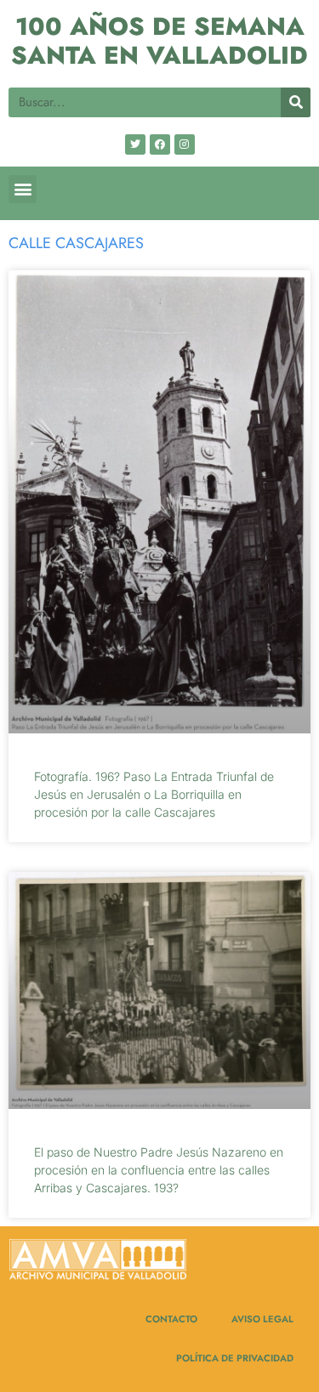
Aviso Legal (262, 1319)
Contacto (171, 1319)
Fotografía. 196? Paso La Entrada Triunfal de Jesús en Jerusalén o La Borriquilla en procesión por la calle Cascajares (154, 794)
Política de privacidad (234, 1358)
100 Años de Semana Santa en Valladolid (159, 41)
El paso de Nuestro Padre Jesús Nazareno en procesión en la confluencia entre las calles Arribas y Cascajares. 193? (158, 1170)
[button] (23, 189)
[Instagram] (184, 144)
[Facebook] (160, 144)
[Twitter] (135, 144)
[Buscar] (295, 102)
